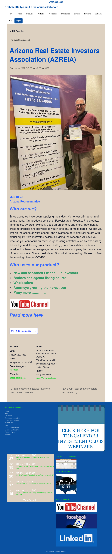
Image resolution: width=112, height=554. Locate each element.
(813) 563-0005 (56, 2)
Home (11, 14)
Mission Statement (11, 430)
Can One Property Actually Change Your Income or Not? (35, 475)
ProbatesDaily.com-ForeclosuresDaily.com (31, 7)
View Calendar (30, 500)
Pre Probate (52, 14)
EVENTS (14, 370)
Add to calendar (24, 330)
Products (29, 14)
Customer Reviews (12, 420)
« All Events (16, 31)
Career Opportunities (12, 418)
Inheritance (65, 14)
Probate (41, 14)
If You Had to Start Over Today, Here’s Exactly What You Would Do (34, 493)
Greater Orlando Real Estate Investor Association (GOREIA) (32, 458)
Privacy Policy (10, 432)
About (20, 14)
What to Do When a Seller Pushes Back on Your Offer (33, 484)
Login (18, 21)
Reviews (87, 14)
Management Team (12, 428)
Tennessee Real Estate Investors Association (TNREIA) (30, 390)
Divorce (77, 14)
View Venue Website (46, 378)
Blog (10, 21)
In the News (9, 423)
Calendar (98, 14)
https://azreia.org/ (18, 377)
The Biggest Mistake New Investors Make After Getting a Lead (35, 467)
